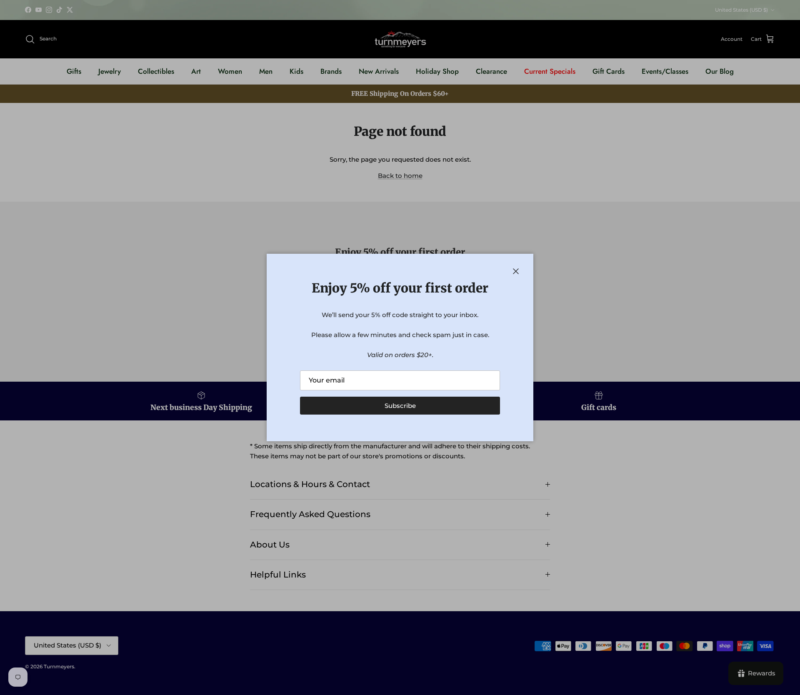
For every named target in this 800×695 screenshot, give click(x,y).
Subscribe (400, 406)
